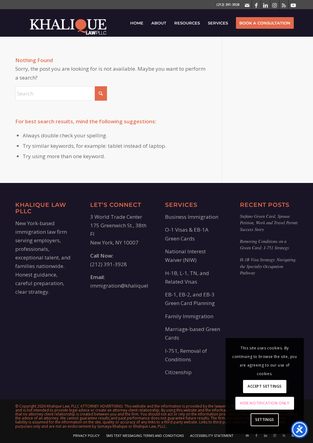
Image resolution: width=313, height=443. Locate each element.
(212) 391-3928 (108, 264)
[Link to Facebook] (256, 4)
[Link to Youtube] (293, 4)
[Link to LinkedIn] (265, 4)
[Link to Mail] (247, 4)
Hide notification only (264, 403)
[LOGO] (68, 23)
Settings (264, 419)
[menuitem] (136, 23)
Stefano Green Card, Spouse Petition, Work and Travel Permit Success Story (269, 222)
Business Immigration (191, 216)
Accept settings (265, 386)
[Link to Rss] (283, 4)
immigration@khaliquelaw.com (128, 285)
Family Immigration (189, 316)
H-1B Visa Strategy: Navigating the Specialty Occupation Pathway (268, 266)
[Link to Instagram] (274, 4)
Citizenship (178, 372)
